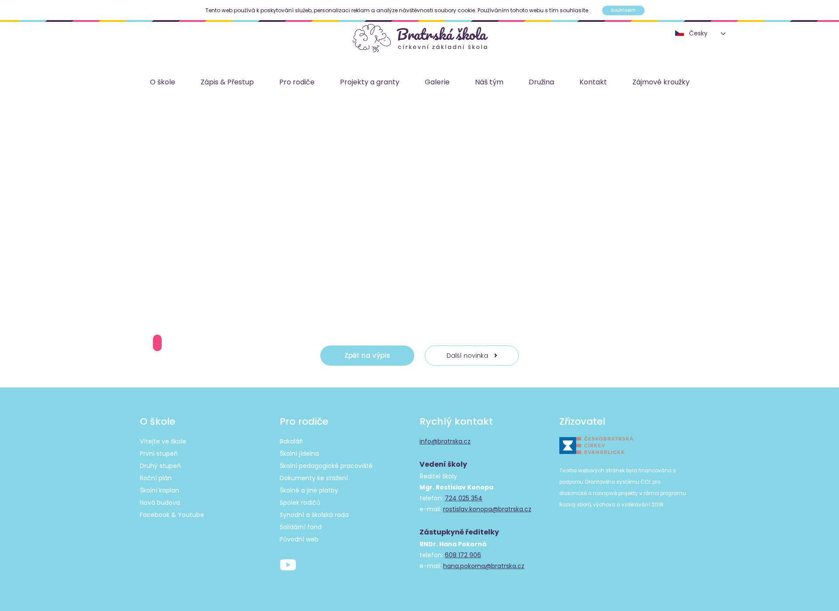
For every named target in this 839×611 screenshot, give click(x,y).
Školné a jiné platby (309, 490)
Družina (541, 82)
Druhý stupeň (160, 465)
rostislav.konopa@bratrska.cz (487, 509)
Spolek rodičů (300, 502)
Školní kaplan (159, 490)
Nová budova (160, 502)
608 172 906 (463, 555)
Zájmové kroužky (661, 82)
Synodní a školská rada (314, 514)
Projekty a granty (369, 82)
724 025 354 (463, 498)
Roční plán (156, 478)
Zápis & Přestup (227, 82)
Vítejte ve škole (163, 441)
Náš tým (489, 82)
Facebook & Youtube (172, 514)
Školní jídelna (299, 453)
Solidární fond (301, 527)
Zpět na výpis (367, 355)
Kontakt (593, 82)
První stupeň (159, 453)
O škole (162, 82)
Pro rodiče (297, 82)
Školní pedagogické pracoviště (326, 465)
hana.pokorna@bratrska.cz (483, 566)
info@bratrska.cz (445, 441)
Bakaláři (291, 441)
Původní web (299, 539)
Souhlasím (623, 10)
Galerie (437, 82)
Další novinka (468, 355)
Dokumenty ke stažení (314, 478)
